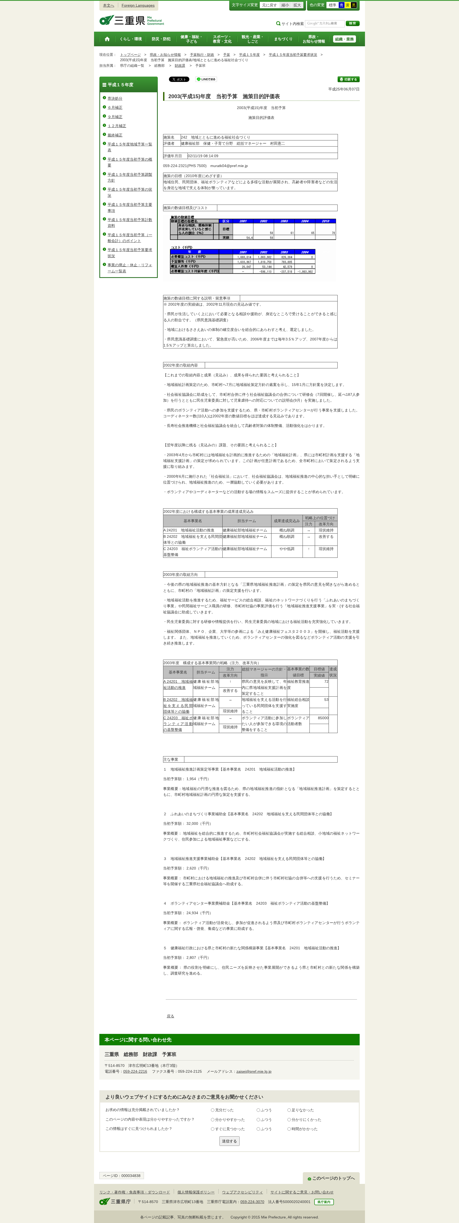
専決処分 (115, 98)
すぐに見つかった (230, 1129)
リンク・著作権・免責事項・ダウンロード (134, 1192)
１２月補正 (117, 126)
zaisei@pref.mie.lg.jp (253, 1071)
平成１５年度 (249, 55)
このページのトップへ (333, 1178)
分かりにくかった (306, 1119)
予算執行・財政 (202, 55)
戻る (170, 1016)
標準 (332, 5)
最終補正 (115, 135)
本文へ (108, 5)
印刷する (349, 79)
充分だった (224, 1110)
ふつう (266, 1110)
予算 (226, 55)
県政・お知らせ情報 (165, 55)
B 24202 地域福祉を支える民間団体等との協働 (178, 705)
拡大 (297, 5)
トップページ (130, 55)
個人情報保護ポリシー (196, 1192)
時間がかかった (305, 1129)
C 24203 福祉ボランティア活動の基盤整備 (178, 724)
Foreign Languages (138, 5)
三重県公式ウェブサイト (131, 20)
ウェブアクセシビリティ (242, 1192)
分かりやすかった (230, 1119)
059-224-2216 (135, 1071)
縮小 (285, 5)
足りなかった (303, 1110)
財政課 (180, 66)
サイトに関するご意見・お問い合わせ (302, 1192)
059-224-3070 (252, 1202)
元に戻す (269, 5)
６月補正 (115, 107)
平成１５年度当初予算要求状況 (293, 55)
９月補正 (115, 117)
